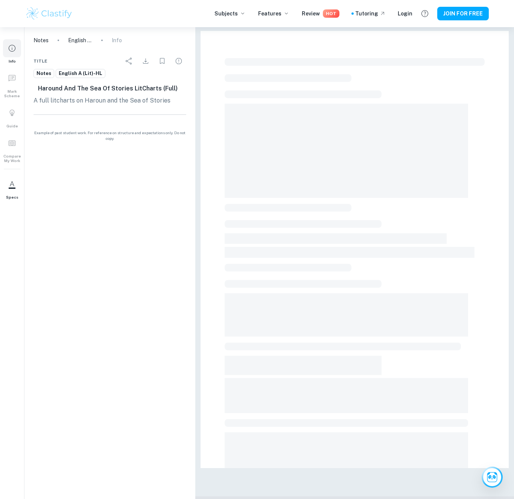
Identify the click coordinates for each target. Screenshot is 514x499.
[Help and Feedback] (424, 13)
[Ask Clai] (492, 477)
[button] (12, 51)
